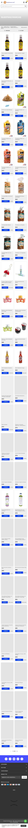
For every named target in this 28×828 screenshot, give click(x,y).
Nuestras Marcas (13, 26)
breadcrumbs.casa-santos (5, 27)
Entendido (23, 825)
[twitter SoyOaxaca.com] (22, 759)
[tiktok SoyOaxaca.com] (18, 759)
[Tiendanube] (14, 822)
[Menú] (2, 2)
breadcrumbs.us (6, 26)
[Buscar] (25, 6)
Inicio (2, 26)
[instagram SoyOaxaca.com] (6, 759)
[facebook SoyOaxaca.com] (10, 759)
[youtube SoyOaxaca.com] (14, 759)
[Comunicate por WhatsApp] (25, 821)
